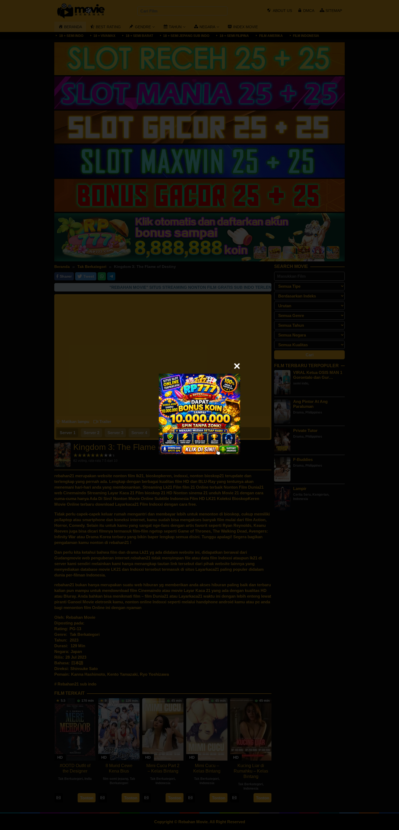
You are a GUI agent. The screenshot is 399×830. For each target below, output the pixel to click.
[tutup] (237, 366)
